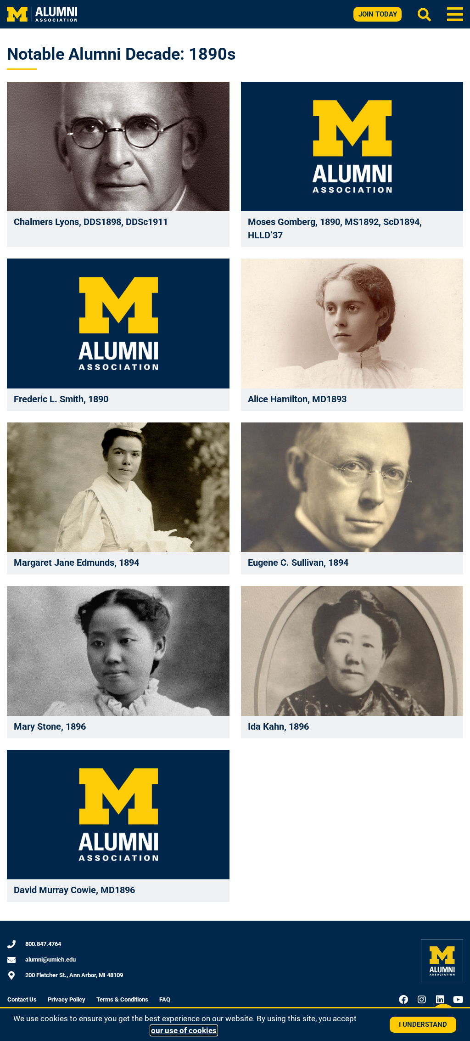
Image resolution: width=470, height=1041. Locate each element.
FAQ (164, 999)
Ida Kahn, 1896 (278, 726)
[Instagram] (421, 999)
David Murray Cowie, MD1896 (74, 889)
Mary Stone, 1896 (50, 726)
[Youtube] (458, 999)
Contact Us (22, 999)
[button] (455, 14)
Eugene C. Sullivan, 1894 (298, 562)
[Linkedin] (440, 999)
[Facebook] (403, 999)
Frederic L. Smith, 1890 (61, 399)
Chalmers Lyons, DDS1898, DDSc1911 (91, 221)
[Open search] (424, 14)
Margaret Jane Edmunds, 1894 (76, 562)
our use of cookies (184, 1030)
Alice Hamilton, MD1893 (297, 399)
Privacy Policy (66, 999)
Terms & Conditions (122, 999)
